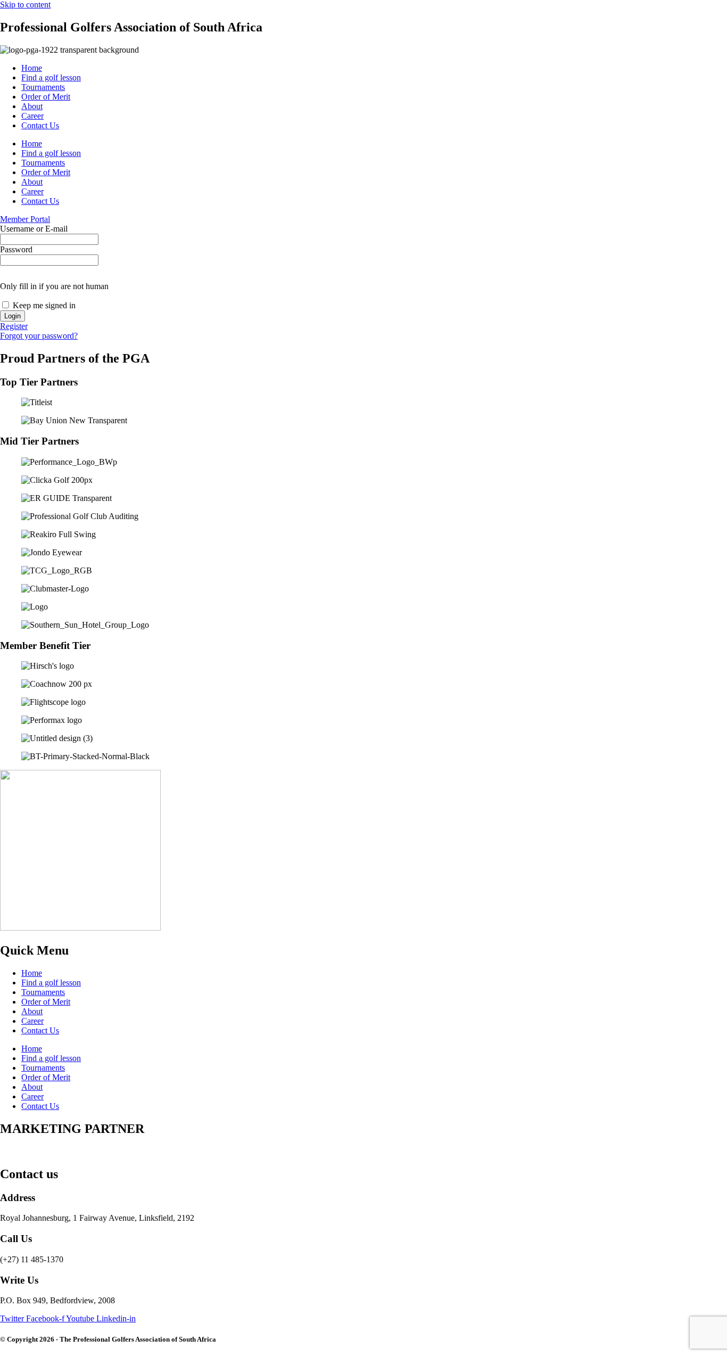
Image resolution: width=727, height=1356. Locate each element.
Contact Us (40, 125)
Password (16, 249)
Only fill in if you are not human (54, 286)
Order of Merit (45, 96)
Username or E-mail (34, 228)
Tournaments (43, 87)
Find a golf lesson (51, 77)
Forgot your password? (39, 335)
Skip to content (25, 4)
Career (32, 115)
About (32, 106)
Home (31, 67)
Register (14, 326)
